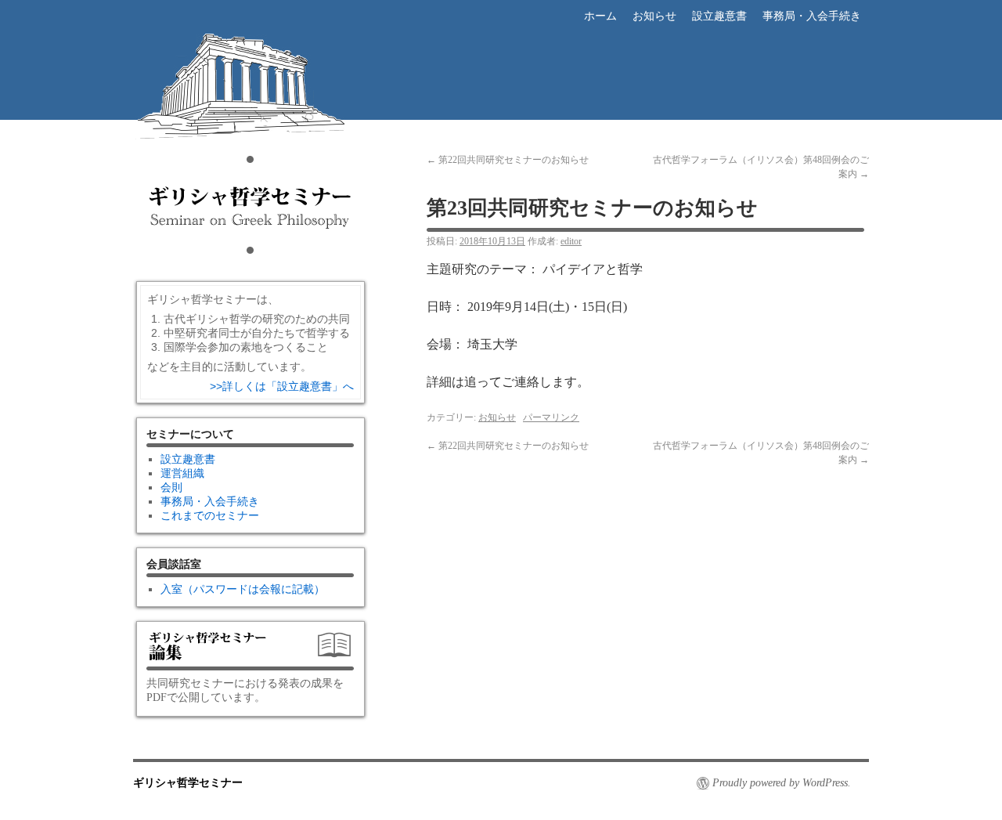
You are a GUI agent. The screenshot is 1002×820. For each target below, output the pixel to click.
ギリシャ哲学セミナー (250, 138)
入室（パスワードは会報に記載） (242, 589)
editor (571, 241)
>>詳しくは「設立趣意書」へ (282, 386)
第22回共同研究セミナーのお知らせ (508, 159)
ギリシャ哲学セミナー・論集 (250, 650)
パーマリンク (551, 417)
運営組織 (182, 473)
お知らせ (654, 16)
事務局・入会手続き (811, 16)
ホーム (600, 16)
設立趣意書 (719, 16)
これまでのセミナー (209, 516)
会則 (171, 487)
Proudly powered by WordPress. (781, 783)
